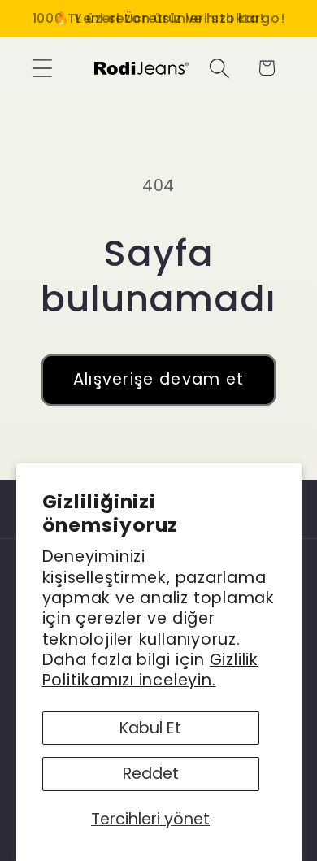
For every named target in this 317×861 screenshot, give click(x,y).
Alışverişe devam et (159, 379)
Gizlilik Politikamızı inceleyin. (150, 670)
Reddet (151, 774)
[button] (42, 68)
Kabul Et (150, 728)
